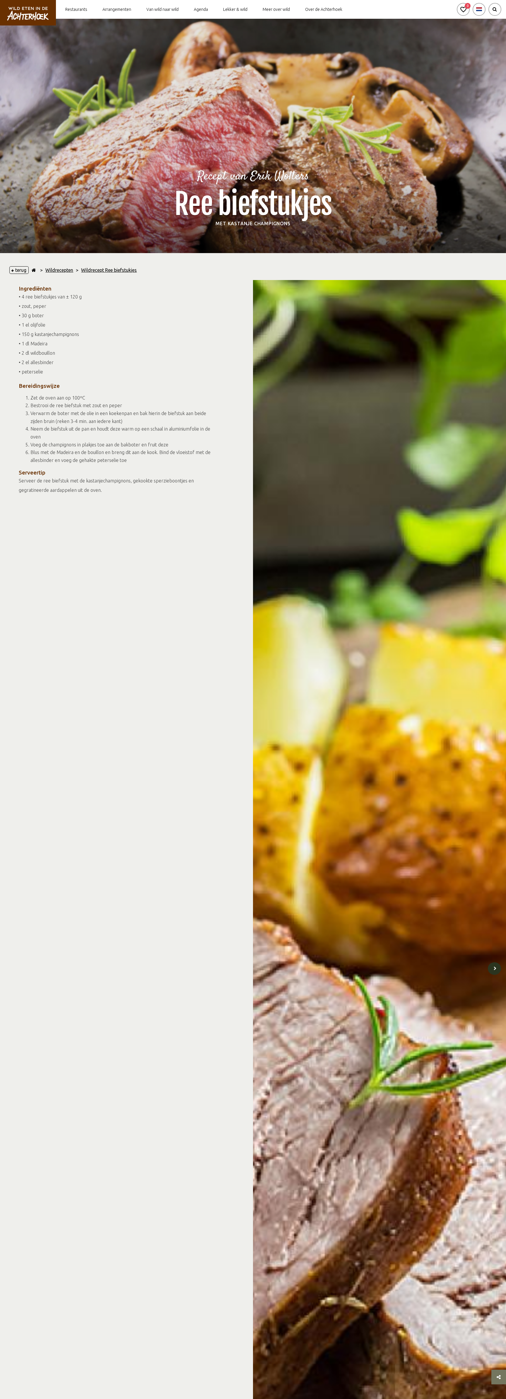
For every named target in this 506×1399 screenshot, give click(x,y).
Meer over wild (276, 9)
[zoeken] (494, 9)
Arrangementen (116, 9)
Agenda (201, 9)
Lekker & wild (235, 9)
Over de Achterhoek (323, 9)
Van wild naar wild (162, 9)
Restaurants (76, 9)
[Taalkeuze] (479, 9)
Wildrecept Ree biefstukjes (109, 270)
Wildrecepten (59, 270)
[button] (463, 9)
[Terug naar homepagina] (34, 270)
